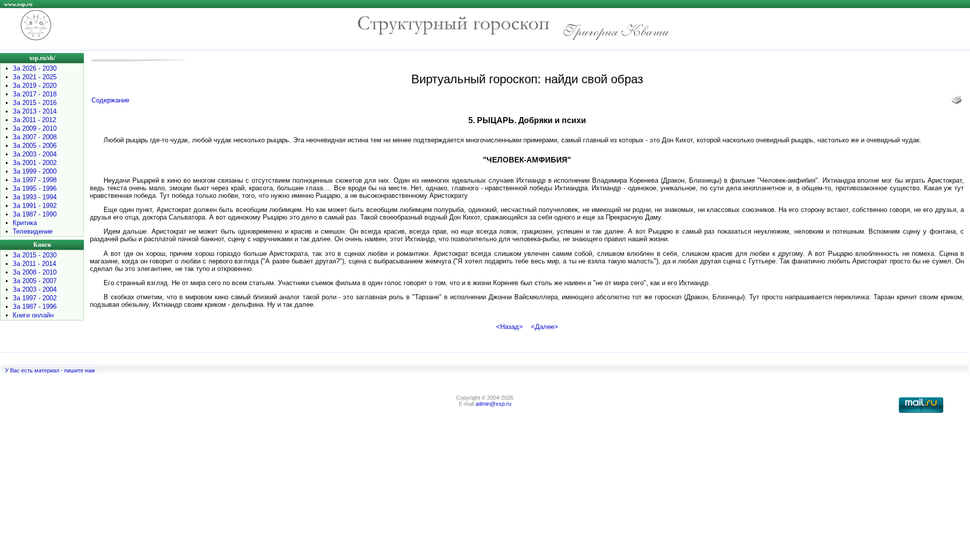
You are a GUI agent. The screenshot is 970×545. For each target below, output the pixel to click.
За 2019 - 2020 (35, 85)
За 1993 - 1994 (35, 197)
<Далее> (544, 327)
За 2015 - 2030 (35, 255)
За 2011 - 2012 (34, 120)
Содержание (110, 100)
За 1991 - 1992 (35, 205)
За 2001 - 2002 (35, 163)
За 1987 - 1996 (35, 306)
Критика (25, 223)
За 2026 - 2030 (35, 68)
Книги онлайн (33, 315)
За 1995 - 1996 (35, 188)
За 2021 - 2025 (35, 77)
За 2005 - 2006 (35, 145)
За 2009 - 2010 (35, 128)
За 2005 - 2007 (35, 281)
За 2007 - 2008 (35, 137)
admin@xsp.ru (493, 404)
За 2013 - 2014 (35, 111)
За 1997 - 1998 (35, 180)
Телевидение (33, 231)
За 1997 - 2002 (35, 298)
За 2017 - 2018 (35, 94)
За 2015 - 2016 (35, 102)
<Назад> (509, 327)
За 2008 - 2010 (35, 272)
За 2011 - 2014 (34, 263)
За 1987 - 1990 (35, 214)
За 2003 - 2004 (35, 154)
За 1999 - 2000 (35, 171)
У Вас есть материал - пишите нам (50, 370)
